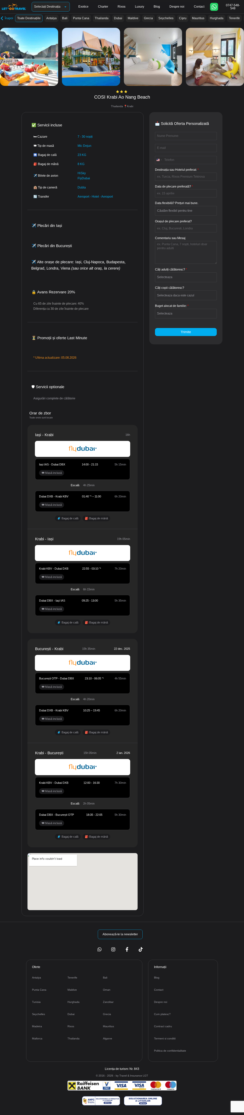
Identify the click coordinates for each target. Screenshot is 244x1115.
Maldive (133, 18)
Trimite (186, 332)
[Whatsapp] (214, 7)
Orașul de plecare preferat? (173, 221)
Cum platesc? (162, 1014)
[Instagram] (113, 949)
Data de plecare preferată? (174, 186)
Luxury (139, 6)
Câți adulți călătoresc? (171, 269)
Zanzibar (108, 1001)
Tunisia (36, 1001)
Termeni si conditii (165, 1038)
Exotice (83, 6)
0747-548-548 (233, 7)
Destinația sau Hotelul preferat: (177, 169)
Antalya (51, 18)
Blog (157, 6)
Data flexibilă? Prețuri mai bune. (176, 203)
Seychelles (165, 18)
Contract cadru (163, 1026)
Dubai (118, 18)
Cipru (182, 18)
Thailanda (101, 18)
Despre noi (176, 6)
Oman (106, 989)
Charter (103, 6)
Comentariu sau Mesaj (170, 238)
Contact (199, 6)
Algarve (107, 1038)
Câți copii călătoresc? (169, 287)
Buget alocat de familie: (172, 305)
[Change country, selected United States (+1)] (159, 160)
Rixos (121, 6)
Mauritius (198, 18)
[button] (4, 56)
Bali (64, 18)
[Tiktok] (140, 949)
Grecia (148, 18)
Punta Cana (81, 18)
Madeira (37, 1026)
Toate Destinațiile (29, 18)
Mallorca (37, 1038)
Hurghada (216, 18)
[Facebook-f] (127, 949)
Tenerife (234, 18)
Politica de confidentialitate (170, 1050)
